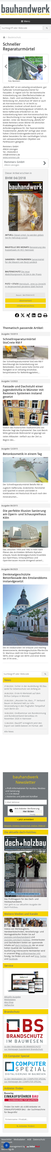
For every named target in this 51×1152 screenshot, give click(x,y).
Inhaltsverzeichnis (25, 305)
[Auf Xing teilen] (28, 316)
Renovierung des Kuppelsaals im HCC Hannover (25, 248)
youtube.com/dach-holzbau (17, 939)
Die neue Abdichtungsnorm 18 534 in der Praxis (23, 273)
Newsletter (6, 1139)
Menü (27, 21)
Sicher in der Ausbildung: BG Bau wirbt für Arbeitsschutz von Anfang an (25, 687)
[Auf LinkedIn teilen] (34, 316)
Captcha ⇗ (36, 814)
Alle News (9, 731)
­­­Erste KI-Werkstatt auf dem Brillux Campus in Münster (22, 694)
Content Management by (13, 1146)
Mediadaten (10, 999)
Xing (37, 956)
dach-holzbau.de (23, 945)
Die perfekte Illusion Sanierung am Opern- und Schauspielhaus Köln (24, 514)
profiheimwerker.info (30, 953)
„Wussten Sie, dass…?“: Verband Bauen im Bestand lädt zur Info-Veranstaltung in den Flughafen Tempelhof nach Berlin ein (24, 704)
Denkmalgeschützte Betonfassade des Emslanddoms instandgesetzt (25, 577)
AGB (29, 1139)
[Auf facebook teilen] (17, 316)
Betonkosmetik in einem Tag (22, 454)
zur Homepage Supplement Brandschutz (23, 1049)
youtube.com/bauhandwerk (17, 937)
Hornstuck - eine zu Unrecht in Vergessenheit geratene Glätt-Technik (25, 285)
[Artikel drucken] (45, 315)
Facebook (13, 959)
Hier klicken (28, 811)
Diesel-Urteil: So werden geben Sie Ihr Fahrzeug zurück (24, 236)
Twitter (43, 956)
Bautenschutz (14, 37)
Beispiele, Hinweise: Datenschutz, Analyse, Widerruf (24, 825)
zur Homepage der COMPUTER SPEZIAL (22, 1081)
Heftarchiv (9, 1005)
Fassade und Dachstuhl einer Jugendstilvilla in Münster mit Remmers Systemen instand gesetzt (23, 391)
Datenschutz (39, 1139)
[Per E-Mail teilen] (39, 315)
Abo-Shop (8, 1002)
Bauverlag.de (7, 1149)
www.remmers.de (11, 157)
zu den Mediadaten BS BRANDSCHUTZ (22, 1046)
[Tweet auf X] (23, 316)
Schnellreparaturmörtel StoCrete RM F (19, 340)
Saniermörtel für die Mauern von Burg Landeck (24, 260)
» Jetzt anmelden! (25, 819)
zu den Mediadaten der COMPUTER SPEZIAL (25, 1078)
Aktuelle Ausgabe (12, 996)
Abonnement (25, 300)
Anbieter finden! (27, 1126)
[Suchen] (47, 28)
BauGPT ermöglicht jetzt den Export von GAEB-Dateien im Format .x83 (23, 724)
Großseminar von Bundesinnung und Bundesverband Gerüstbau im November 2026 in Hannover (25, 716)
